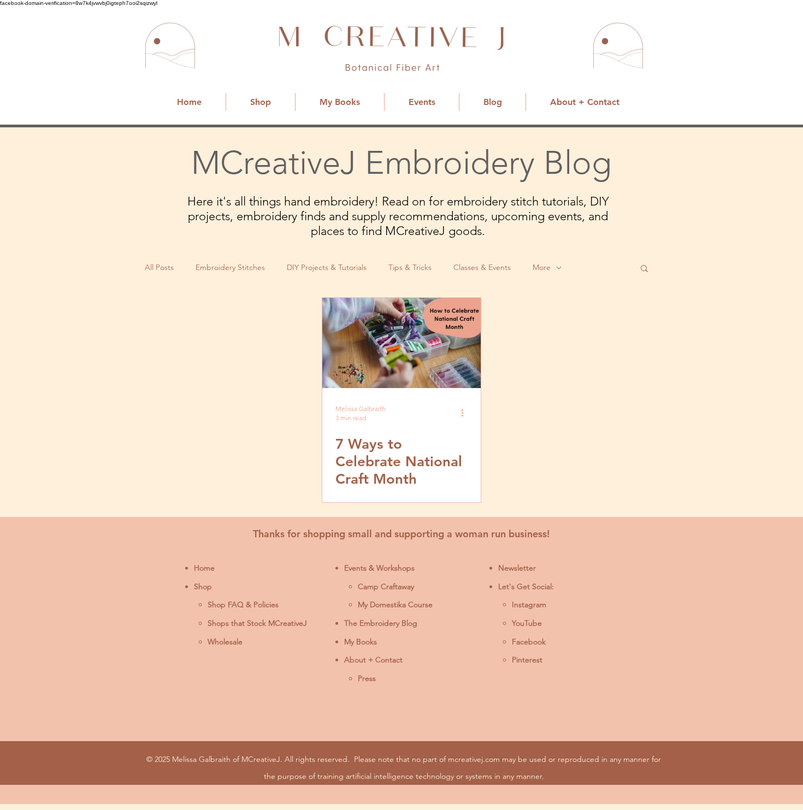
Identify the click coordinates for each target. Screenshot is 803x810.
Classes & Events (482, 267)
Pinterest (527, 660)
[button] (644, 269)
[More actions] (466, 412)
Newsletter (517, 568)
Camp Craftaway (386, 586)
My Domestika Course (395, 604)
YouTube (527, 623)
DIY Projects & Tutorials (327, 267)
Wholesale (225, 642)
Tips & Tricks (410, 267)
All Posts (159, 267)
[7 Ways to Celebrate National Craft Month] (401, 343)
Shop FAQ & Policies (243, 604)
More (542, 267)
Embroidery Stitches (230, 267)
